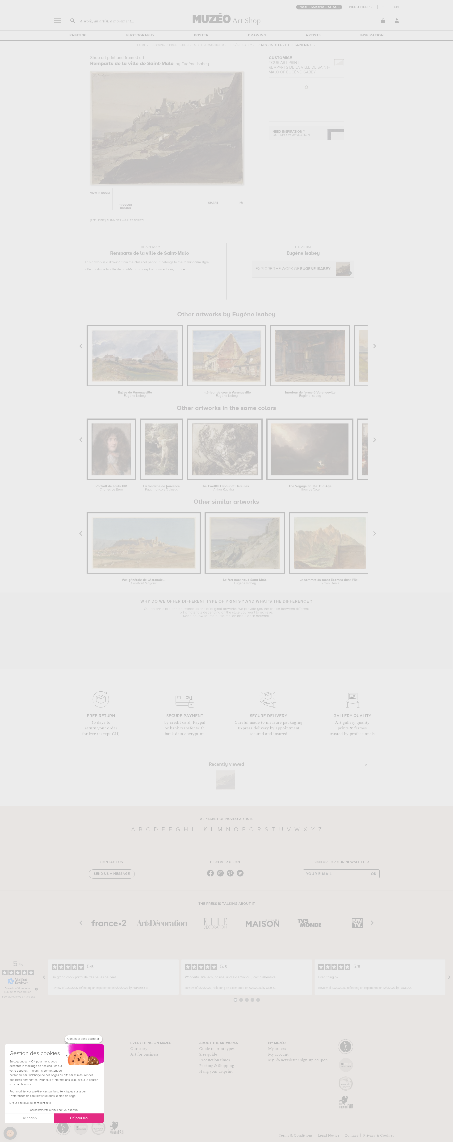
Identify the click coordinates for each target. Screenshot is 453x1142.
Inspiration (372, 35)
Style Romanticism (209, 45)
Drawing (257, 35)
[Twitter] (241, 876)
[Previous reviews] (44, 977)
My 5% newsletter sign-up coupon (298, 1060)
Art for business (144, 1054)
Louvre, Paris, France (170, 269)
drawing (115, 262)
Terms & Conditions (296, 1135)
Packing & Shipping (216, 1066)
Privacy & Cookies (378, 1135)
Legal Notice (329, 1135)
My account (278, 1054)
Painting (78, 35)
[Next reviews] (449, 977)
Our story (138, 1049)
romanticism (192, 262)
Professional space (319, 7)
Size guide (208, 1054)
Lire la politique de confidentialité (30, 1103)
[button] (10, 1133)
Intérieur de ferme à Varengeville (310, 394)
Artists (313, 35)
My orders (277, 1049)
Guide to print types (217, 1049)
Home (141, 45)
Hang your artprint (216, 1071)
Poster (201, 35)
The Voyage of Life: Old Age (310, 488)
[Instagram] (221, 876)
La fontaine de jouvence (161, 488)
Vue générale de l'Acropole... (144, 581)
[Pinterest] (231, 876)
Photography (140, 35)
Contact (351, 1135)
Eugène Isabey (241, 45)
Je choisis (29, 1118)
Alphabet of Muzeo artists (226, 819)
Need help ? (361, 7)
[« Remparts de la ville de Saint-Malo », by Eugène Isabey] (225, 780)
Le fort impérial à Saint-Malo (245, 581)
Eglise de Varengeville (135, 394)
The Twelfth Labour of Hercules (225, 488)
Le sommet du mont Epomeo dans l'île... (330, 581)
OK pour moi (79, 1118)
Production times (214, 1060)
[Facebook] (212, 876)
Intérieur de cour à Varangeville (227, 394)
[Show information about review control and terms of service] (36, 989)
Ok (374, 874)
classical (140, 262)
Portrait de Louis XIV (111, 488)
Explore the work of (293, 269)
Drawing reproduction (170, 45)
